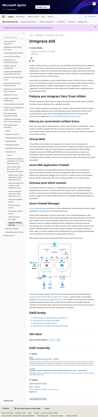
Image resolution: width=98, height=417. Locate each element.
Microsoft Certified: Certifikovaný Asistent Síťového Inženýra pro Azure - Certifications (58, 370)
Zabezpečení (40, 35)
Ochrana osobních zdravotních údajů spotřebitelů (18, 416)
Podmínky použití (42, 416)
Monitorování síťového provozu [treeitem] (15, 212)
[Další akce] (93, 35)
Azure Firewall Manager (37, 208)
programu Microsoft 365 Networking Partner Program (49, 297)
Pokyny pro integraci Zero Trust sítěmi (43, 51)
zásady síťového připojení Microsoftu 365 (51, 299)
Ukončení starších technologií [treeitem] (14, 218)
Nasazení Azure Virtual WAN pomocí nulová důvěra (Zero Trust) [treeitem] (15, 177)
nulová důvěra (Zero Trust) (54, 35)
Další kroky (34, 54)
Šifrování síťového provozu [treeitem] (14, 206)
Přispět (36, 413)
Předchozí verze (20, 413)
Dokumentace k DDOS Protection (45, 323)
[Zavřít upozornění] (94, 3)
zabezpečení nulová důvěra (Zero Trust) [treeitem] (12, 48)
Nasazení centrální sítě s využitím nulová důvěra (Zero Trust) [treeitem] (15, 185)
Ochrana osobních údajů (49, 413)
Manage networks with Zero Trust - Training (43, 359)
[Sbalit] (23, 33)
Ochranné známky (56, 416)
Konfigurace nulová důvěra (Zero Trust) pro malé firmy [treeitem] (12, 120)
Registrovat (33, 392)
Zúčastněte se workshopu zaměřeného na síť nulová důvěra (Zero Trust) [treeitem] (15, 161)
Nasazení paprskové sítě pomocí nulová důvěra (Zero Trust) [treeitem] (14, 193)
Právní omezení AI (7, 413)
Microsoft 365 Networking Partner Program (64, 116)
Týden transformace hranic (38, 384)
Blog (29, 413)
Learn (31, 35)
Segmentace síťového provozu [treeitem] (15, 201)
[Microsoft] (3, 16)
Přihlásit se (92, 16)
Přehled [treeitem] (7, 131)
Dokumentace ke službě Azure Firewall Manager (50, 326)
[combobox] (13, 37)
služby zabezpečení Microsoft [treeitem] (13, 53)
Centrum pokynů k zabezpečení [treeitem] (10, 42)
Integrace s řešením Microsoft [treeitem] (15, 224)
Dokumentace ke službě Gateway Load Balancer (50, 318)
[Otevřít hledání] (86, 16)
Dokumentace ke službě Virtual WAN (46, 320)
